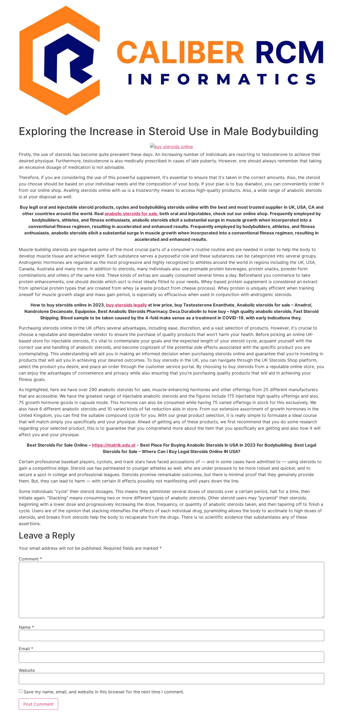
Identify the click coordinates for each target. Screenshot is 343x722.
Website (27, 670)
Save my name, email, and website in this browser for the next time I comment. (104, 692)
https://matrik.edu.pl (113, 445)
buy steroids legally (126, 305)
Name (26, 627)
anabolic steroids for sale (131, 213)
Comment (30, 559)
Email (26, 648)
